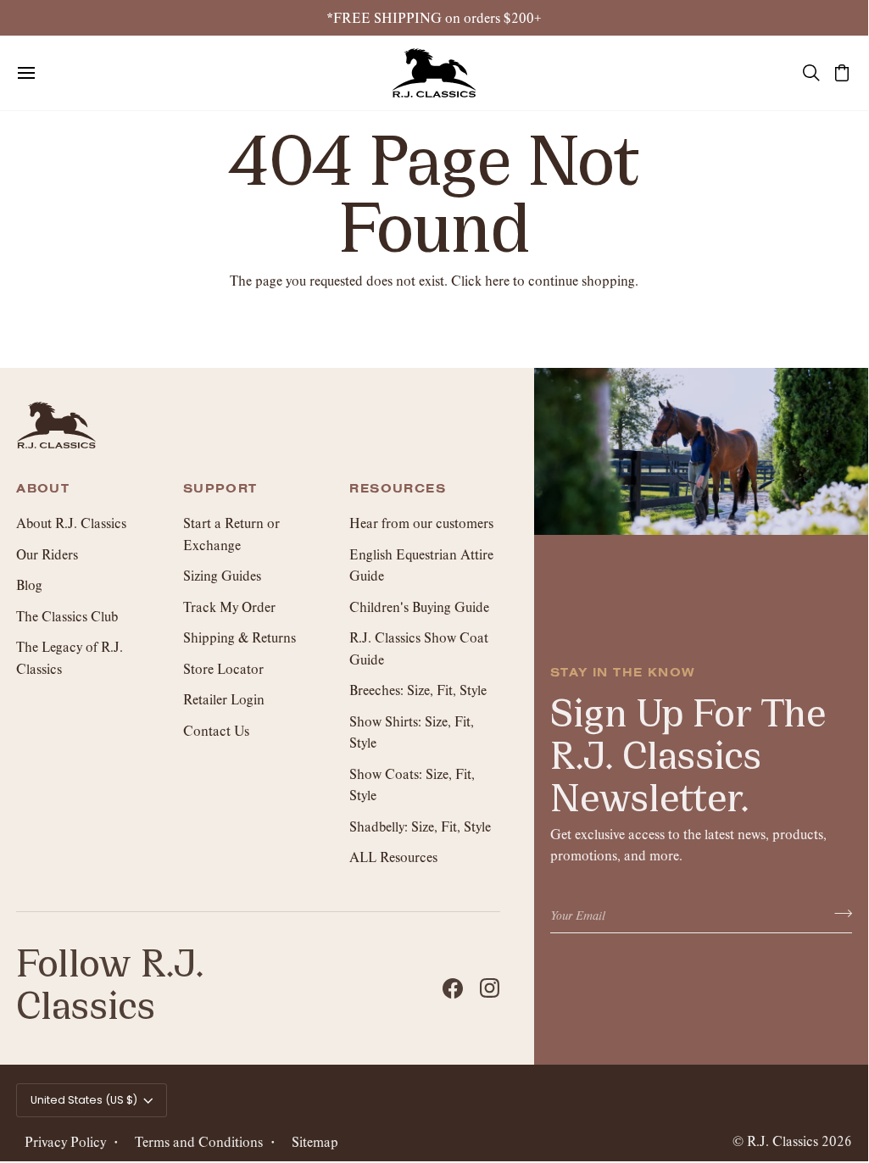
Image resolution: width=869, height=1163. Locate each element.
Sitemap (315, 1141)
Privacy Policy (65, 1141)
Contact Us (216, 730)
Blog (29, 584)
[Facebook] (453, 988)
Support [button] (220, 489)
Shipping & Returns (239, 637)
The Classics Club (67, 616)
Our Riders (47, 554)
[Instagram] (490, 988)
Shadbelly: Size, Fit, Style (420, 826)
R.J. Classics (782, 1140)
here (497, 280)
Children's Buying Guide (419, 606)
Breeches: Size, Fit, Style (418, 689)
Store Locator (223, 668)
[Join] (838, 913)
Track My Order (229, 606)
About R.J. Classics (71, 522)
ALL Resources (393, 856)
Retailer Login (224, 699)
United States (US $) (84, 1100)
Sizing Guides (222, 575)
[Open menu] (41, 73)
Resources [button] (397, 489)
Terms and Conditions (199, 1141)
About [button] (43, 489)
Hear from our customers (421, 522)
